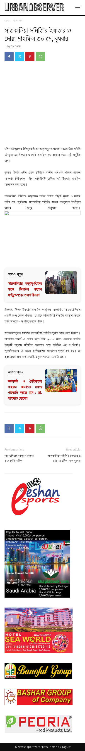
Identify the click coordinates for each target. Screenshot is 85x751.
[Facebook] (9, 56)
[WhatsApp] (40, 56)
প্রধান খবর (17, 20)
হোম (7, 20)
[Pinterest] (29, 56)
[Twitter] (19, 56)
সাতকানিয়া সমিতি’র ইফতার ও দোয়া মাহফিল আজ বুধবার (64, 458)
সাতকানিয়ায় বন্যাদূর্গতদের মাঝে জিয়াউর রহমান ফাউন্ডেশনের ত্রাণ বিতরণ (25, 289)
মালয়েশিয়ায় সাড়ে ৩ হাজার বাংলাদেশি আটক (19, 458)
